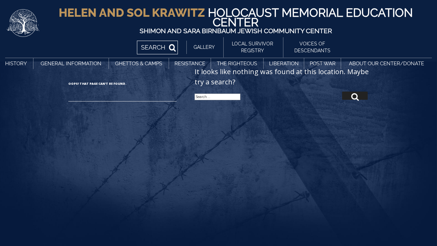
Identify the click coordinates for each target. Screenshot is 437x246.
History (16, 63)
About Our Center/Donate (386, 63)
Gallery (204, 47)
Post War (323, 63)
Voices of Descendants (312, 47)
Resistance (189, 63)
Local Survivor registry (252, 47)
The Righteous (237, 63)
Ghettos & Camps (138, 63)
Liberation (284, 63)
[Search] (355, 96)
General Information (71, 63)
